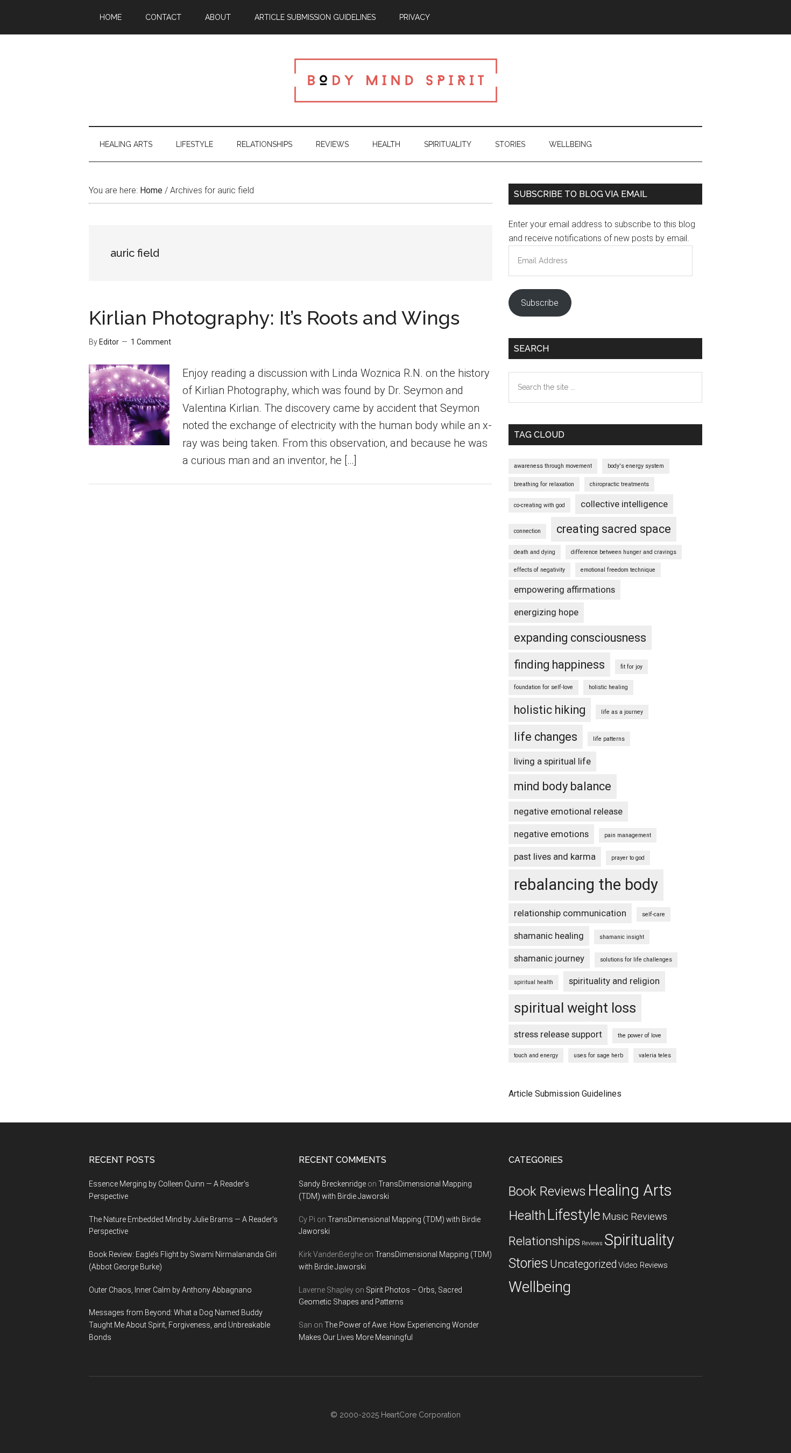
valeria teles (655, 1055)
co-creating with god (539, 505)
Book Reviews (547, 1191)
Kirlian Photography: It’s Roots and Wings (274, 317)
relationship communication (570, 913)
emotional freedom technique (618, 569)
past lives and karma (555, 856)
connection (527, 531)
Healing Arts (630, 1190)
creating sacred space (613, 529)
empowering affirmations (564, 589)
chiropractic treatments (619, 484)
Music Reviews (634, 1216)
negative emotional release (568, 811)
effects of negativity (539, 569)
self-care (653, 914)
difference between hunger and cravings (623, 552)
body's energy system (636, 465)
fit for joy (631, 666)
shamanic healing (549, 935)
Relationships (544, 1241)
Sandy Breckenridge (332, 1184)
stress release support (558, 1034)
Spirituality (639, 1240)
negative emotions (551, 834)
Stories (528, 1263)
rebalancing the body (586, 884)
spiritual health (533, 982)
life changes (545, 736)
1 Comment (151, 342)
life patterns (609, 738)
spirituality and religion (614, 980)
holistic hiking (549, 710)
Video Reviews (643, 1265)
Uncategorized (583, 1264)
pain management (627, 835)
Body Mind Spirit (395, 80)
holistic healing (608, 687)
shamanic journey (549, 958)
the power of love (639, 1035)
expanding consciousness (580, 637)
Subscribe (540, 303)
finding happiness (559, 664)
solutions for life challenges (636, 959)
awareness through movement (553, 465)
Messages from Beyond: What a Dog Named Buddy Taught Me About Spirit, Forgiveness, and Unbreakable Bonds (179, 1325)
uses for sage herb (598, 1055)
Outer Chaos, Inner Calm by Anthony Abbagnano (170, 1290)
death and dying (534, 552)
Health (527, 1215)
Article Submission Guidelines (565, 1094)
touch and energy (536, 1055)
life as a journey (622, 711)
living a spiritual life (552, 761)
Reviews (592, 1243)
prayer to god (628, 857)
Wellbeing (539, 1287)
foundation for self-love (543, 687)
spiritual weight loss (575, 1008)
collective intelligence (624, 504)
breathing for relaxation (544, 484)
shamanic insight (621, 936)
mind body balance (562, 786)
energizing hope (546, 612)
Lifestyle (574, 1215)
